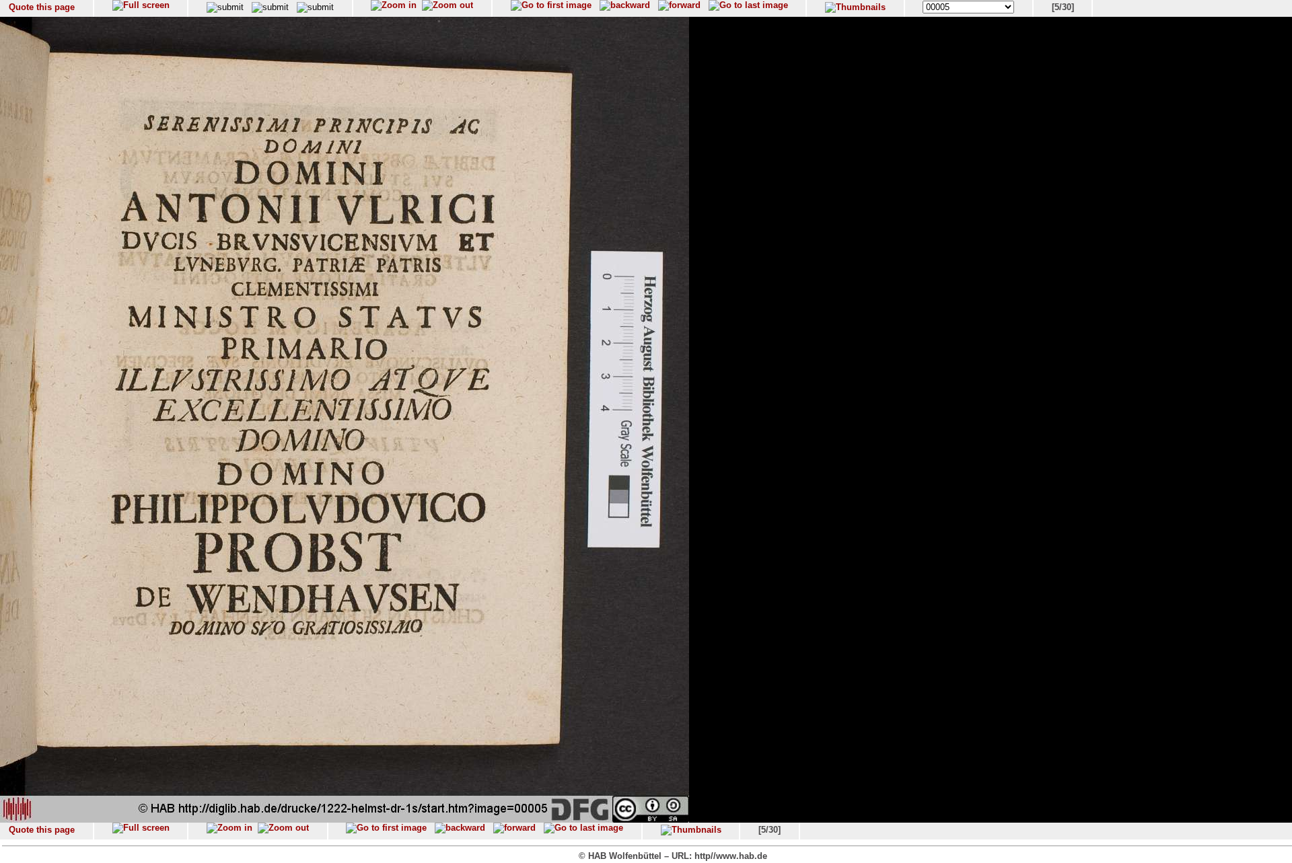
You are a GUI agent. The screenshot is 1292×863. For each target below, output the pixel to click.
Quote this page (42, 7)
